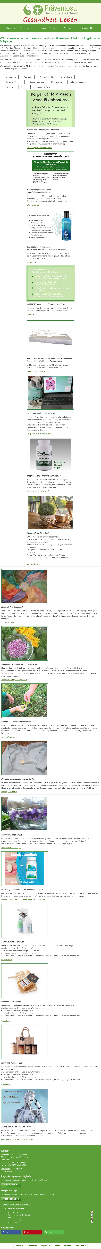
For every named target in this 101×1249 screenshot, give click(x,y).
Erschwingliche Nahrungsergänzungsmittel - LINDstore (23, 900)
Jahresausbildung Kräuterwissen (14, 680)
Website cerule (33, 205)
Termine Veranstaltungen (11, 737)
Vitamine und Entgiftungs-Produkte (41, 491)
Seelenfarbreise (7, 622)
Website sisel (6, 960)
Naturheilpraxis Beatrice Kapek (39, 148)
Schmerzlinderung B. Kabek (38, 371)
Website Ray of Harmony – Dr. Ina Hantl (17, 1139)
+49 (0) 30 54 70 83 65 (17, 1165)
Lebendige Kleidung (9, 792)
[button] (11, 1232)
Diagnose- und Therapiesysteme (40, 434)
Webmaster (5, 1169)
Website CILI (32, 262)
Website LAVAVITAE (34, 314)
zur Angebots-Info (34, 564)
